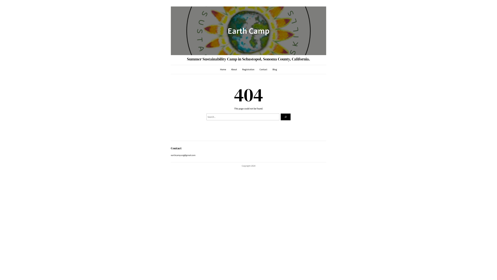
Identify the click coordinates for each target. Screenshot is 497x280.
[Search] (286, 117)
